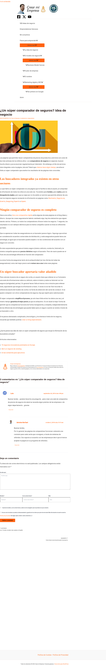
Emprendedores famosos (29, 29)
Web (49, 495)
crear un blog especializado (31, 320)
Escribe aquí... (3, 472)
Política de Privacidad (60, 655)
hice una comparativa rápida (22, 215)
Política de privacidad (5, 515)
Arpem (23, 201)
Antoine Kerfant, (21, 365)
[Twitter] (24, 18)
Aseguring (9, 201)
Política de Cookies (44, 655)
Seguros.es (61, 198)
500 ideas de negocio (27, 23)
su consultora (40, 367)
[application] (37, 40)
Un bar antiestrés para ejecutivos (13, 353)
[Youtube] (29, 18)
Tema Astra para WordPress (61, 664)
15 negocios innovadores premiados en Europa (18, 345)
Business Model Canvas (35, 65)
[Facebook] (19, 18)
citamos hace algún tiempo (46, 167)
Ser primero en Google (35, 92)
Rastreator (52, 198)
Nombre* (2, 495)
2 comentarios (23, 118)
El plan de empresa (31, 71)
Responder (11, 409)
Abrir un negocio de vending (11, 349)
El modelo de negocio (32, 56)
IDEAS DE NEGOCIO (4, 118)
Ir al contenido (5, 1)
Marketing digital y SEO (33, 82)
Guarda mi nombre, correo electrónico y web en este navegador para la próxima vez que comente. (25, 507)
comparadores (30, 118)
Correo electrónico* (27, 495)
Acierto (2, 201)
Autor (22, 97)
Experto (16, 201)
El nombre (28, 76)
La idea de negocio (31, 50)
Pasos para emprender (28, 40)
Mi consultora (25, 35)
